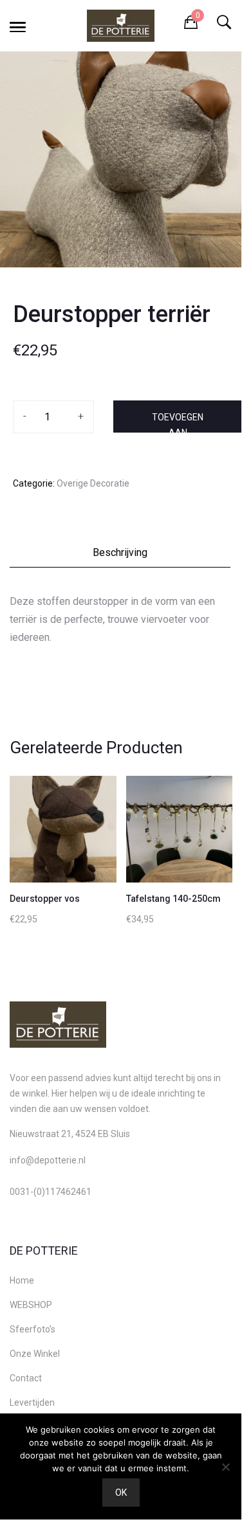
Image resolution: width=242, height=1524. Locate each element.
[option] (120, 159)
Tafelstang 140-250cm (173, 898)
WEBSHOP (31, 1305)
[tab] (121, 556)
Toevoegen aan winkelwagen (177, 422)
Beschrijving (120, 552)
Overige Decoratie (93, 483)
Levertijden (32, 1402)
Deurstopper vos (45, 898)
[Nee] (225, 1466)
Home (22, 1280)
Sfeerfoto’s (32, 1329)
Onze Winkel (35, 1354)
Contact (26, 1378)
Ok (121, 1492)
